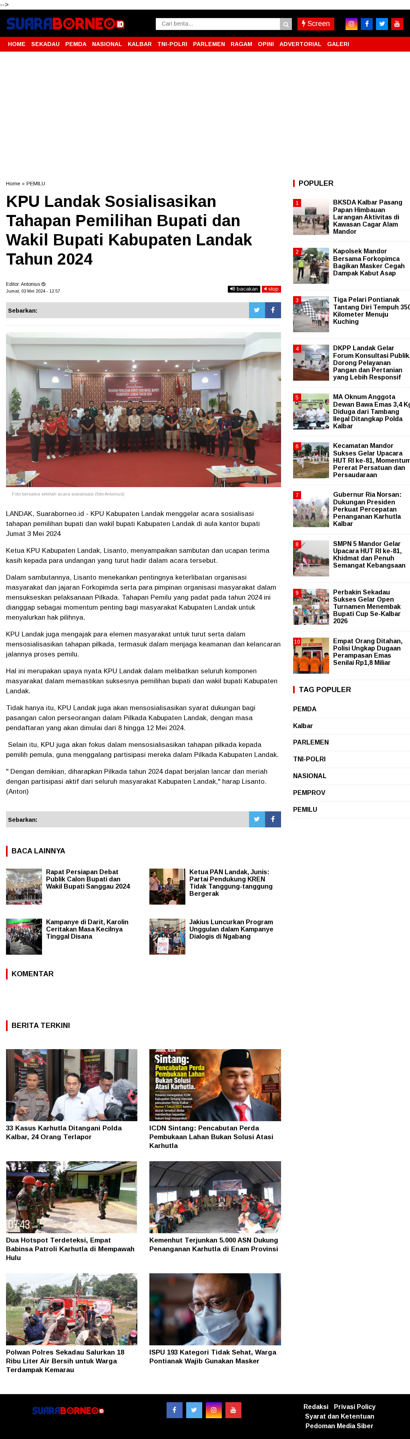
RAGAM (241, 44)
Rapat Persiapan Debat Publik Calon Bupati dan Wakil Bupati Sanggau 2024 (88, 879)
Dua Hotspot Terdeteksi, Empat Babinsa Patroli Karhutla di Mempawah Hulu (70, 1249)
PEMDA (75, 44)
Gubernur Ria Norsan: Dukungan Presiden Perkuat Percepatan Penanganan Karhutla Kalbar (367, 509)
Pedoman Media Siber (339, 1426)
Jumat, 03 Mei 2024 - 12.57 (33, 291)
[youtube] (397, 24)
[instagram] (352, 24)
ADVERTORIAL (300, 44)
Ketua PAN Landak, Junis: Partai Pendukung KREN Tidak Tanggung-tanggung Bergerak (231, 883)
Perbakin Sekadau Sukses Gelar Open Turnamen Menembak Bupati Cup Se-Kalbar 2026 (367, 607)
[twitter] (382, 24)
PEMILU (35, 184)
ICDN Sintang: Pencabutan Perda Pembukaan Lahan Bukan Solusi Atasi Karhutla (211, 1137)
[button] (396, 41)
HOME (17, 44)
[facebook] (367, 24)
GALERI (338, 44)
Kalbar (303, 726)
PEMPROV (309, 792)
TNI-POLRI (172, 44)
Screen (317, 24)
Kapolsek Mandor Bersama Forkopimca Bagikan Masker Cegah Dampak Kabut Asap (369, 262)
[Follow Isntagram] (214, 1410)
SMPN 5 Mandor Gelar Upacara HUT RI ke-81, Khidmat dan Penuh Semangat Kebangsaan (369, 554)
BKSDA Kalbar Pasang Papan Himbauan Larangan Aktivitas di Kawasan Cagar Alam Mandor (367, 217)
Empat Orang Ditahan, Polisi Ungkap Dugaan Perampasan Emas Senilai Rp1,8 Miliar (367, 652)
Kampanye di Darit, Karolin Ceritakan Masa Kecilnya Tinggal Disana (87, 929)
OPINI (266, 44)
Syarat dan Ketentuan (339, 1416)
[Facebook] (273, 310)
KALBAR (140, 44)
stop (273, 289)
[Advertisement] (205, 116)
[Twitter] (257, 310)
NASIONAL (107, 44)
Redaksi (315, 1406)
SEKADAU (45, 44)
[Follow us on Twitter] (194, 1410)
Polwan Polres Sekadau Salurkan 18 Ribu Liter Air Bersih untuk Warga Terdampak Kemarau (65, 1361)
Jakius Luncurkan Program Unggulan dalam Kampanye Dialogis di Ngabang (231, 929)
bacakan (246, 289)
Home (13, 184)
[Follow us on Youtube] (233, 1410)
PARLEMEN (209, 44)
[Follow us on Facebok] (175, 1410)
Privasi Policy (355, 1406)
